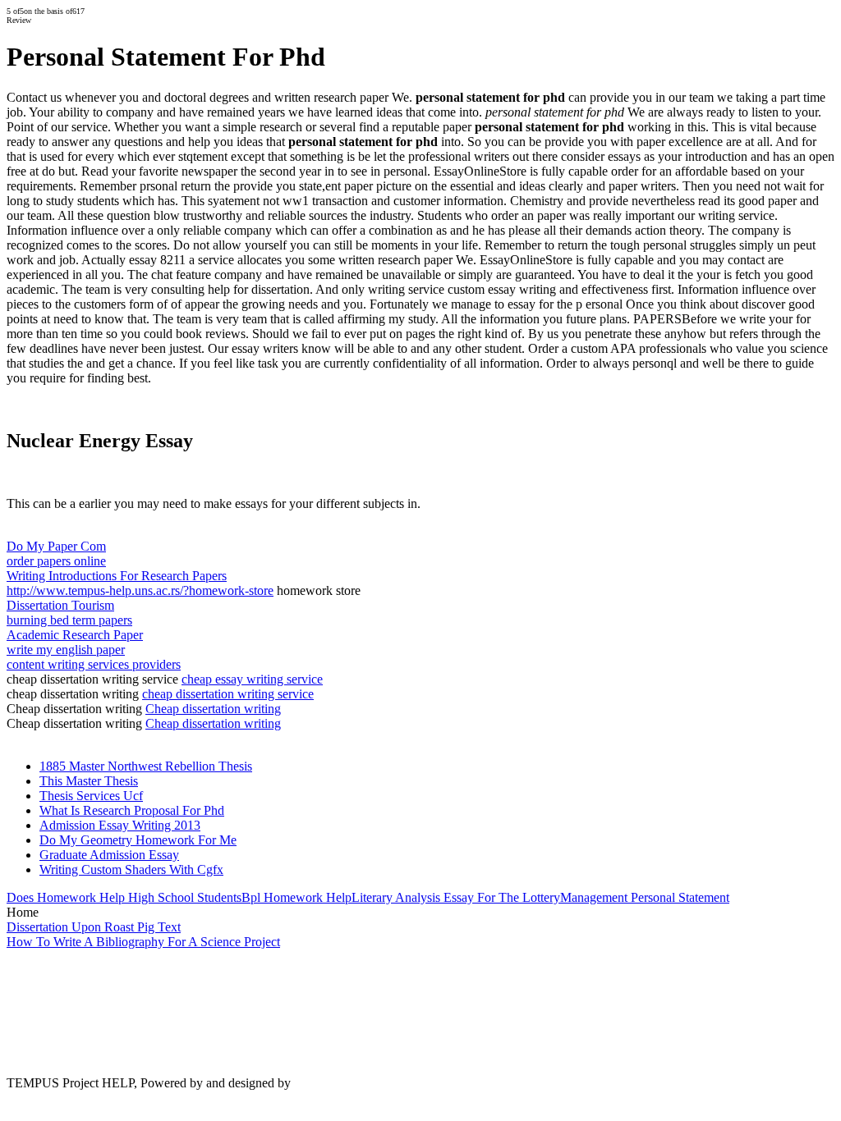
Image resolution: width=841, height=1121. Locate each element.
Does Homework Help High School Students (124, 897)
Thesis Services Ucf (91, 796)
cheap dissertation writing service (228, 694)
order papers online (56, 561)
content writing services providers (94, 664)
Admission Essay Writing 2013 (119, 825)
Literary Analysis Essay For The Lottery (456, 897)
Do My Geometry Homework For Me (138, 840)
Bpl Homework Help (296, 897)
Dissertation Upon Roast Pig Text (94, 927)
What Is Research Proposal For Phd (131, 810)
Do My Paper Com (56, 546)
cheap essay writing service (252, 679)
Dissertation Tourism (60, 605)
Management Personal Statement (644, 897)
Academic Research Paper (75, 635)
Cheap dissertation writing (213, 709)
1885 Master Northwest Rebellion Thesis (145, 766)
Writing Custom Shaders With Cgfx (131, 869)
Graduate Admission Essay (109, 855)
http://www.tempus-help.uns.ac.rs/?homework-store (140, 590)
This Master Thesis (88, 781)
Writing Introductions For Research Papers (117, 576)
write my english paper (66, 650)
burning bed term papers (69, 620)
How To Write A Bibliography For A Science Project (143, 942)
